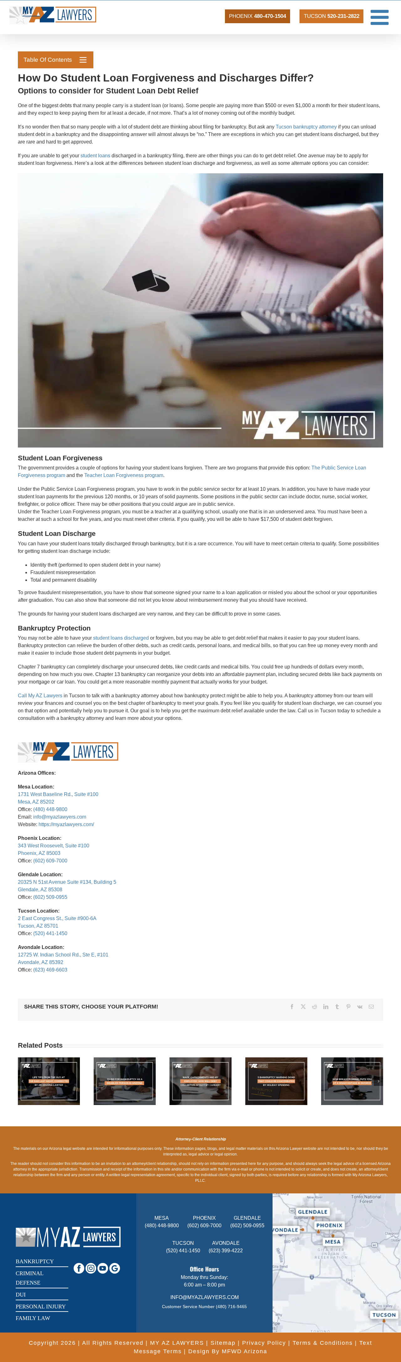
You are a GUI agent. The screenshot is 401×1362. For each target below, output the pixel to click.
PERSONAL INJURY (41, 1306)
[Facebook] (292, 1007)
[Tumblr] (337, 1007)
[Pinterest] (348, 1007)
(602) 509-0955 (50, 897)
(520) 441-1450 (50, 933)
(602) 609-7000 (50, 860)
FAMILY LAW (33, 1318)
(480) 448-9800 (50, 809)
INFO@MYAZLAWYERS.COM (204, 1297)
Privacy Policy (264, 1343)
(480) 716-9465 (231, 1306)
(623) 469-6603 (50, 969)
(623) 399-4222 (226, 1250)
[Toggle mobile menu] (381, 17)
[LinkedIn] (325, 1007)
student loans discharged (121, 638)
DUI (21, 1294)
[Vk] (360, 1007)
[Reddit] (314, 1007)
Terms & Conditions (323, 1343)
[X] (303, 1007)
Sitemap (223, 1343)
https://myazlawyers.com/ (66, 824)
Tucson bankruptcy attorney (306, 126)
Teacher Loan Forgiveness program (123, 475)
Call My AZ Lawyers (40, 695)
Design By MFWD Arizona (227, 1351)
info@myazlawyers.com (59, 817)
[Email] (371, 1007)
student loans (95, 155)
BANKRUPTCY (35, 1261)
